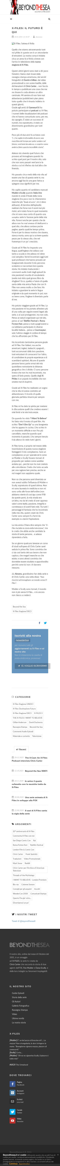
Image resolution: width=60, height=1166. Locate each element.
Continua (13, 1164)
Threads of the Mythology (23, 875)
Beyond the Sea (19, 607)
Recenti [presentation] (22, 750)
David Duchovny (36, 722)
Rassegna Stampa (20, 727)
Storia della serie (19, 997)
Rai (34, 841)
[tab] (21, 749)
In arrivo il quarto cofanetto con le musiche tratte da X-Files (29, 784)
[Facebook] (39, 623)
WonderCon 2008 (20, 894)
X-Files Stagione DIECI (22, 611)
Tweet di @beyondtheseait (23, 921)
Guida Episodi (18, 993)
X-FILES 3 (38, 713)
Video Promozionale (32, 859)
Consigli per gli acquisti (22, 889)
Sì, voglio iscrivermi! (34, 666)
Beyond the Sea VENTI (36, 771)
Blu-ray (16, 885)
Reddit (27, 863)
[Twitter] (45, 623)
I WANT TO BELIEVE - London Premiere (29, 880)
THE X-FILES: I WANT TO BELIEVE (27, 718)
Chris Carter (18, 854)
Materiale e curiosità (21, 736)
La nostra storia (19, 1023)
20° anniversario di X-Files (23, 831)
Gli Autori (16, 1002)
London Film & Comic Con (23, 850)
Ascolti (37, 889)
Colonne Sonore (28, 885)
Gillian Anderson (19, 722)
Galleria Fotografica (20, 1006)
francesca (38, 37)
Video (14, 1014)
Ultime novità (18, 1019)
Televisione (36, 736)
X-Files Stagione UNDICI (23, 704)
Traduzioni (17, 859)
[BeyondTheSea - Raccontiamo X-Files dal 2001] (30, 7)
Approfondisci (24, 1164)
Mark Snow (17, 863)
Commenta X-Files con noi (23, 836)
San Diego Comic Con (22, 841)
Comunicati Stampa (38, 894)
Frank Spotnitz (31, 854)
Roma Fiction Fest (20, 845)
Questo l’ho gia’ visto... (22, 898)
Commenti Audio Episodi (23, 732)
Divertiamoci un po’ (21, 903)
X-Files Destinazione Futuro (24, 709)
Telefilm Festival (36, 845)
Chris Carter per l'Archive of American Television (28, 869)
